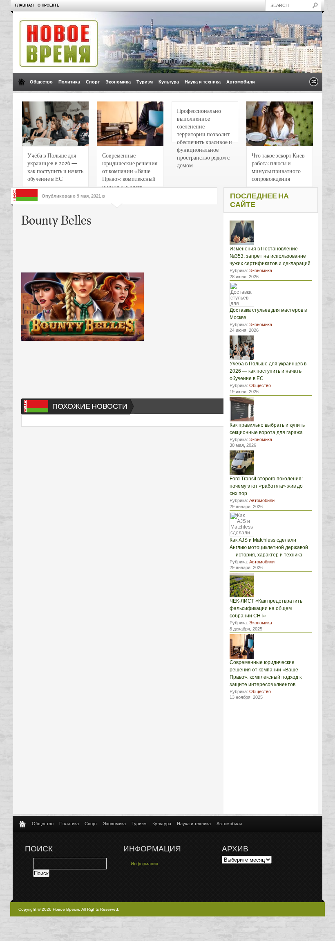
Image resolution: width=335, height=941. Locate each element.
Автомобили (240, 81)
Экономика (118, 81)
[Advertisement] (145, 248)
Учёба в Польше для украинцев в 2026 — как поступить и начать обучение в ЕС (55, 166)
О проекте (48, 5)
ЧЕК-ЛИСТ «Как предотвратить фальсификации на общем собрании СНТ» (266, 608)
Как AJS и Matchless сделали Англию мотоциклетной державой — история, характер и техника (269, 547)
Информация (144, 863)
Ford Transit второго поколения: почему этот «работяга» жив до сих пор (266, 486)
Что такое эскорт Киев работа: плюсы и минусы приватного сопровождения (278, 166)
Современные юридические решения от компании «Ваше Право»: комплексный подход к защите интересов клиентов (129, 169)
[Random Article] (313, 84)
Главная (24, 5)
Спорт (93, 81)
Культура (169, 81)
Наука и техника (203, 81)
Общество (41, 81)
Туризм (144, 81)
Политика (69, 81)
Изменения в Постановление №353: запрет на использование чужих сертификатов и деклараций (270, 256)
